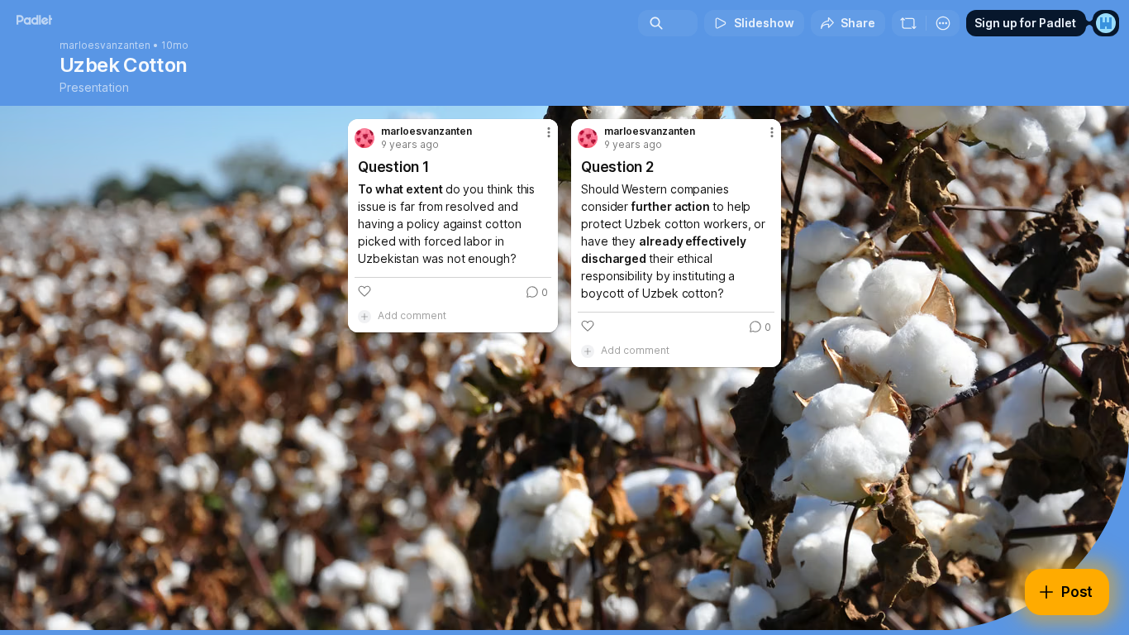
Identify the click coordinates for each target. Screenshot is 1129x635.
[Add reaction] (364, 291)
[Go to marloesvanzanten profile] (364, 138)
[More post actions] (549, 132)
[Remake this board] (908, 23)
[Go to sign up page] (1106, 23)
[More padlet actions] (943, 23)
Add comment (412, 315)
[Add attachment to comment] (364, 315)
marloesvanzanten (105, 45)
